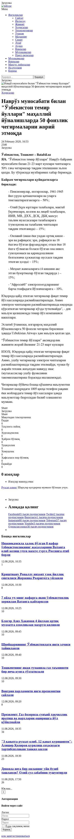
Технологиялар (24, 30)
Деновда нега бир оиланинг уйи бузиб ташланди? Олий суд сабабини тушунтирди (34, 770)
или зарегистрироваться (15, 836)
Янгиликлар (15, 14)
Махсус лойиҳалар (19, 64)
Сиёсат (19, 18)
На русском (15, 67)
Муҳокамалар (23, 52)
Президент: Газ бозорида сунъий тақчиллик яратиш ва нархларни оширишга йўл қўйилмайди (34, 718)
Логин (5, 812)
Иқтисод (20, 21)
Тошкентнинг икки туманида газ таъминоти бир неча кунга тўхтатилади (34, 669)
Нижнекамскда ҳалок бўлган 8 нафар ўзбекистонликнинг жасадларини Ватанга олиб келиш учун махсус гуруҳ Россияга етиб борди (35, 549)
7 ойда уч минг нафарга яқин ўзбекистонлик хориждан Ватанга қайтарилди (35, 599)
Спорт (19, 39)
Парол (5, 819)
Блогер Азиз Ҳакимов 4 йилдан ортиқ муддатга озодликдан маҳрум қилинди (30, 623)
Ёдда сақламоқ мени (17, 826)
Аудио (19, 45)
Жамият (19, 24)
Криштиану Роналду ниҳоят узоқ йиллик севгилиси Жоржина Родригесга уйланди (32, 576)
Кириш (12, 70)
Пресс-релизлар (24, 55)
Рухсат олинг (9, 487)
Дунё (18, 42)
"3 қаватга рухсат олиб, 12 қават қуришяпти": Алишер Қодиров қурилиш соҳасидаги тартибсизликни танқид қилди (36, 745)
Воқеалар (20, 49)
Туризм (19, 33)
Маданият (21, 36)
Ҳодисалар (21, 27)
